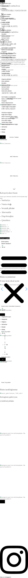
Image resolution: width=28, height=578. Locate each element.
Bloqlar (3, 129)
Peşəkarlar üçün (6, 3)
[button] (14, 279)
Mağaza (3, 8)
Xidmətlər (4, 127)
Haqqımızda (4, 6)
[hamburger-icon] (2, 1)
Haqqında (4, 319)
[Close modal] (2, 501)
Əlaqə (3, 132)
